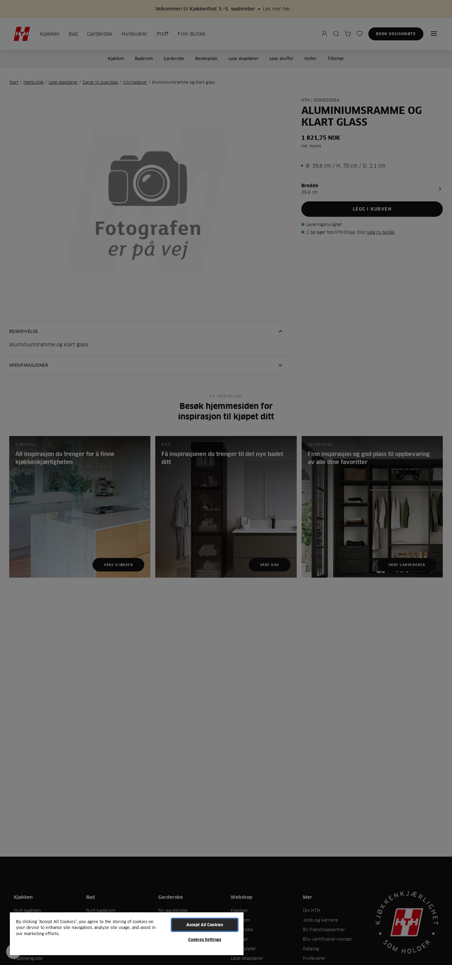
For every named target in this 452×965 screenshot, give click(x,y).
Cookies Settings (204, 939)
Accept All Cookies (204, 924)
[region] (127, 933)
